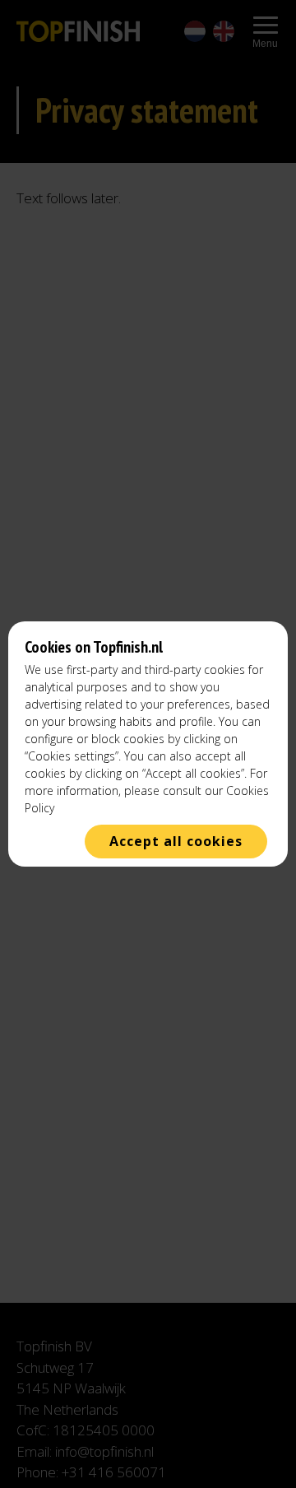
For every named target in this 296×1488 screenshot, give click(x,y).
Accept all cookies (176, 841)
